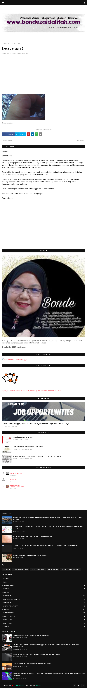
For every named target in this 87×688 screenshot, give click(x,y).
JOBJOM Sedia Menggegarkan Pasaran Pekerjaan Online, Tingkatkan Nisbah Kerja (35, 423)
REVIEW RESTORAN (44, 613)
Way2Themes (20, 685)
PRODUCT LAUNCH (44, 585)
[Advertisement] (43, 73)
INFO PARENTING (53, 569)
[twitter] (78, 685)
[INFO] (43, 411)
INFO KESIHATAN (18, 569)
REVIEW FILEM (44, 596)
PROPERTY (44, 589)
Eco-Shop (44, 582)
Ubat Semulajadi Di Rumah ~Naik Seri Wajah (28, 446)
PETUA (33, 569)
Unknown (5, 53)
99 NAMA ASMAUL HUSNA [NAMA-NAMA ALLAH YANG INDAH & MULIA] (37, 456)
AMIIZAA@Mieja (17, 486)
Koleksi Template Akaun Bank (23, 437)
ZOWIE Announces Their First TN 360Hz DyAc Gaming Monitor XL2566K (36, 654)
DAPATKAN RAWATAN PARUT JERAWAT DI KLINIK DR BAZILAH (33, 536)
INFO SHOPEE (41, 569)
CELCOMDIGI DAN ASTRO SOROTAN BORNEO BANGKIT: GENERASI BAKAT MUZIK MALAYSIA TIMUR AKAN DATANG (48, 518)
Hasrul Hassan (16, 473)
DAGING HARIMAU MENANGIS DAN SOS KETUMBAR (30, 555)
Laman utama (6, 43)
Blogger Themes (40, 685)
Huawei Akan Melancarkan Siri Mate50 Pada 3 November (32, 664)
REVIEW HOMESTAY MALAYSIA (44, 599)
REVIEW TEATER (44, 620)
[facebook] (74, 685)
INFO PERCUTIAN (74, 569)
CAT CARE (64, 569)
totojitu (13, 479)
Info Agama (6, 569)
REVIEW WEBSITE (44, 623)
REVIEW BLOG (44, 592)
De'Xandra (44, 579)
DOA (26, 569)
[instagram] (83, 685)
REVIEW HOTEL (44, 602)
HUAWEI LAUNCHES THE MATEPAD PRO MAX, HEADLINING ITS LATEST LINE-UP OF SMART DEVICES (46, 546)
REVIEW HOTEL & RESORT (44, 606)
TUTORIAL (44, 626)
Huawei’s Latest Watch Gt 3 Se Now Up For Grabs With (31, 635)
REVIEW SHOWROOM (44, 616)
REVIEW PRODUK (44, 609)
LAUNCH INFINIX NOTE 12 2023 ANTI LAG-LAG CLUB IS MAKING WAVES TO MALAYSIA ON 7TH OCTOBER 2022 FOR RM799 (49, 674)
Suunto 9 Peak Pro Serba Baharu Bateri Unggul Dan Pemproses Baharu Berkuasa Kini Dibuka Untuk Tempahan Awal (46, 646)
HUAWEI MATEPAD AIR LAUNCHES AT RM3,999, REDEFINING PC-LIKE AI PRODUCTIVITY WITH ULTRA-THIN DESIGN (48, 528)
